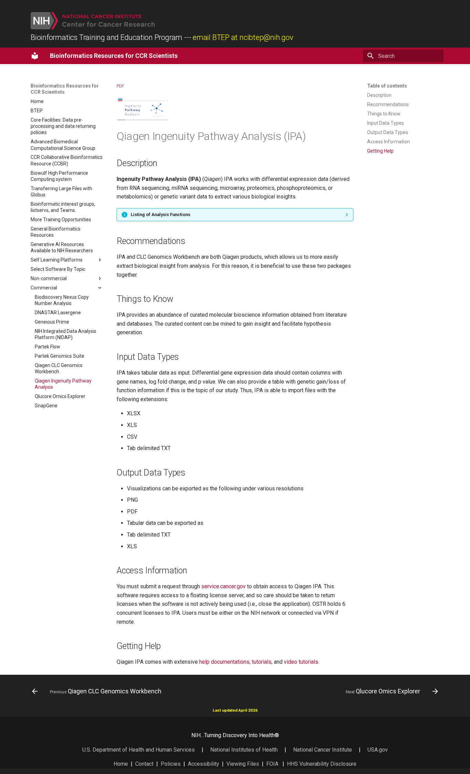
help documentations (224, 662)
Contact (144, 764)
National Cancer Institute (322, 749)
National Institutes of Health (244, 749)
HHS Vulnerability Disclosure (321, 764)
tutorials (261, 662)
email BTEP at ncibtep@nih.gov (243, 37)
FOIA (272, 764)
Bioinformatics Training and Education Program (106, 37)
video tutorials (301, 662)
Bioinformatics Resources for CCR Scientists (65, 89)
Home (121, 764)
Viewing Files (242, 764)
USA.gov (377, 749)
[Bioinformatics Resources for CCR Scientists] (35, 56)
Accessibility (203, 764)
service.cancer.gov (223, 586)
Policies (171, 764)
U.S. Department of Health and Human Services (138, 749)
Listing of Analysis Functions (160, 214)
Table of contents (387, 86)
